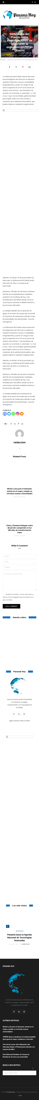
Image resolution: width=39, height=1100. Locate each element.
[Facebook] (9, 67)
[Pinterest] (23, 67)
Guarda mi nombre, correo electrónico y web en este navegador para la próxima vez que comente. (18, 597)
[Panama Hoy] (19, 15)
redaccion (13, 55)
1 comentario (25, 944)
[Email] (29, 67)
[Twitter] (16, 67)
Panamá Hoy (11, 1092)
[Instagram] (17, 414)
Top (20, 1095)
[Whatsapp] (13, 414)
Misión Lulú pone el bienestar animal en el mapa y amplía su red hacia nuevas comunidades (19, 491)
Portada (2, 60)
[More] (22, 414)
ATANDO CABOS (19, 649)
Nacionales (19, 28)
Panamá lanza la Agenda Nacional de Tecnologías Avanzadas (19, 938)
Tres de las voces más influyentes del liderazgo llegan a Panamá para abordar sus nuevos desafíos (19, 1046)
